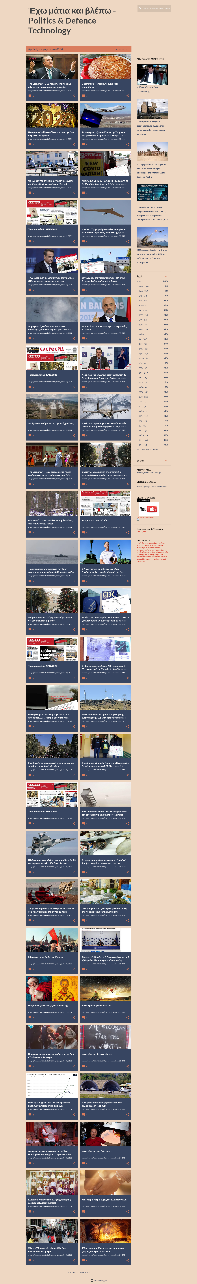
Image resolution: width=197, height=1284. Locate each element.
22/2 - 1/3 (143, 411)
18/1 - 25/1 (143, 435)
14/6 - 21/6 (143, 334)
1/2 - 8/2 (142, 426)
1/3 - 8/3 (142, 406)
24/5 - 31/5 (144, 349)
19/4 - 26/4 (143, 373)
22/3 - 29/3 (143, 392)
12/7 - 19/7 (143, 315)
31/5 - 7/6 (143, 344)
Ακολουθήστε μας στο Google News (152, 487)
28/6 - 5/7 (143, 325)
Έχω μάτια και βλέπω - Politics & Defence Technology (72, 20)
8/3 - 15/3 (143, 402)
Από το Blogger (100, 1280)
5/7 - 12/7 (143, 320)
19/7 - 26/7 (143, 310)
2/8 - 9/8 (143, 301)
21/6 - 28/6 (143, 329)
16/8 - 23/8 (143, 291)
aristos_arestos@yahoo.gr (149, 473)
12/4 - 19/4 (143, 377)
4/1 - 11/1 (143, 445)
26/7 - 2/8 (143, 305)
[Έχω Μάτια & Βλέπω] (138, 520)
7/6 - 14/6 (143, 339)
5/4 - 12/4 (143, 382)
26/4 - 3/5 (143, 368)
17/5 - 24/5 (143, 353)
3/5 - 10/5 (143, 363)
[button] (74, 96)
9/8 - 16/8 (143, 296)
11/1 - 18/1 (143, 440)
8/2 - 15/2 (143, 421)
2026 (139, 281)
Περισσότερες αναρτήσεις (79, 1272)
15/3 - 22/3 (143, 397)
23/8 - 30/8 (143, 286)
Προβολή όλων (122, 49)
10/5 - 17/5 (143, 358)
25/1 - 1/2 (143, 430)
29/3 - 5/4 (143, 387)
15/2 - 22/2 (143, 416)
